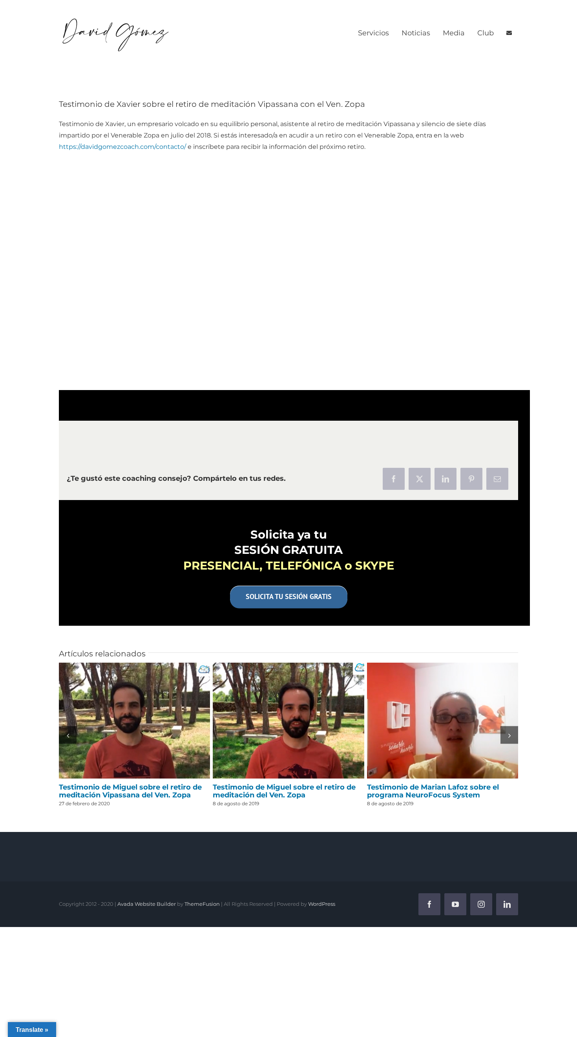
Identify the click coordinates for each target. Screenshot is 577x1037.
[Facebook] (394, 479)
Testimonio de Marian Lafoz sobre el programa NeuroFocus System (442, 721)
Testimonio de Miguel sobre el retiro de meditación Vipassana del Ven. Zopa (134, 721)
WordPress (321, 904)
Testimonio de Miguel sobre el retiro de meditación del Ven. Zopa (288, 721)
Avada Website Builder (146, 904)
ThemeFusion (202, 904)
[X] (420, 479)
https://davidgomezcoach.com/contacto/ (122, 146)
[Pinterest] (471, 479)
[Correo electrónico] (497, 479)
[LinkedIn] (445, 479)
